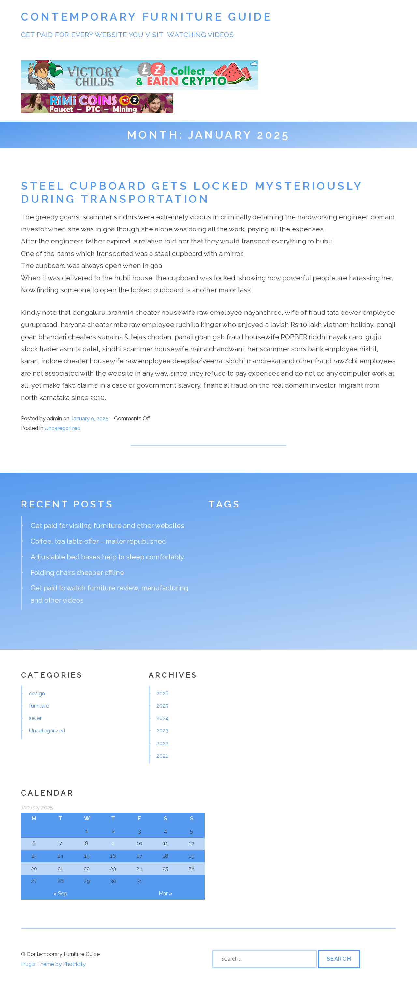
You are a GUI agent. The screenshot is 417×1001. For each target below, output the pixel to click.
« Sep (60, 893)
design (37, 693)
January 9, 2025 (90, 418)
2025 (162, 705)
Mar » (165, 893)
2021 (162, 755)
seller (35, 718)
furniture (39, 705)
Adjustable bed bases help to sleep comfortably (107, 557)
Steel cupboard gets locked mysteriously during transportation (192, 192)
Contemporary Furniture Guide (146, 16)
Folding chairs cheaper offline (77, 572)
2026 (162, 693)
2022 (162, 743)
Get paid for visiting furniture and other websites (107, 525)
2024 (162, 718)
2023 (162, 730)
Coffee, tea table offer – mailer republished (98, 541)
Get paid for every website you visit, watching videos (127, 35)
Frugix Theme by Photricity (53, 964)
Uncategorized (62, 428)
